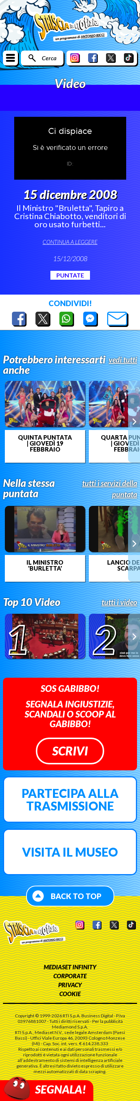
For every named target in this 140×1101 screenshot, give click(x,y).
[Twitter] (111, 58)
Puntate (70, 275)
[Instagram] (75, 58)
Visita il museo (70, 852)
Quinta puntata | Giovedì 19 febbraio (45, 443)
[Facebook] (93, 58)
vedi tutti (123, 359)
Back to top (76, 896)
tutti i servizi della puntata (109, 489)
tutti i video (119, 602)
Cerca (49, 57)
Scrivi (70, 751)
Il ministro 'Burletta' (45, 565)
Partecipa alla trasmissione (70, 799)
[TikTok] (129, 58)
